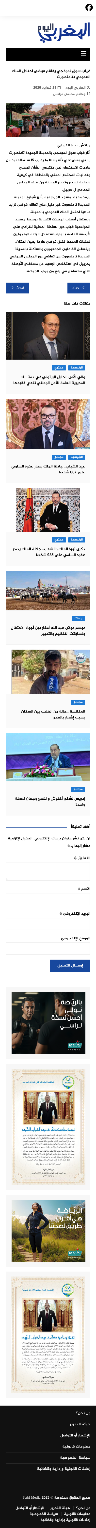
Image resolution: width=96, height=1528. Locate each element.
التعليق (82, 858)
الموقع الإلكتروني (75, 938)
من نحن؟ (83, 1413)
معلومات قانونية (76, 1447)
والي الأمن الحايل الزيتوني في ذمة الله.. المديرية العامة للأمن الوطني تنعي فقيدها (49, 380)
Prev (76, 288)
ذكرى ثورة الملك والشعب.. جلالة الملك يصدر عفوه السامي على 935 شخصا (49, 552)
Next (20, 288)
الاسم (84, 889)
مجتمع (70, 94)
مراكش (58, 94)
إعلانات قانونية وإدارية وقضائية (63, 1469)
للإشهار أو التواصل (75, 1436)
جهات (81, 94)
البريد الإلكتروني (75, 913)
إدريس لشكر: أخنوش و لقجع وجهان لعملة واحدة (50, 801)
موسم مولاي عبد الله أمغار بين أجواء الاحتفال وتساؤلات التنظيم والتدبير (48, 631)
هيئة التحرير (80, 1425)
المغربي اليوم (75, 87)
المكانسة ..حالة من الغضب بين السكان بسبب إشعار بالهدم (53, 714)
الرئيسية (77, 367)
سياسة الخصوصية (75, 1458)
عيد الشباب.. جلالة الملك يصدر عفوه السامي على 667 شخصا (48, 469)
